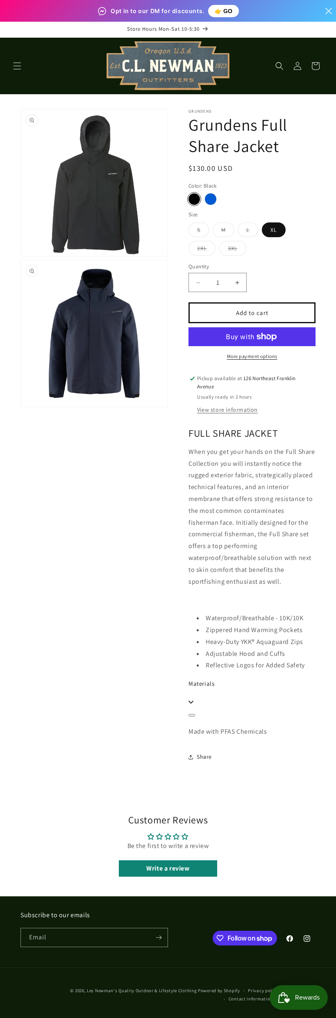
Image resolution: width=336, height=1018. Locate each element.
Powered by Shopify (219, 990)
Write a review (167, 868)
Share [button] (204, 756)
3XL (237, 250)
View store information (227, 409)
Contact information (251, 999)
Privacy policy (263, 990)
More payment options (252, 356)
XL (273, 230)
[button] (17, 66)
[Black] (194, 199)
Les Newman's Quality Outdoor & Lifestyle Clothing (142, 990)
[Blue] (210, 199)
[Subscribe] (159, 937)
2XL (206, 250)
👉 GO (223, 11)
